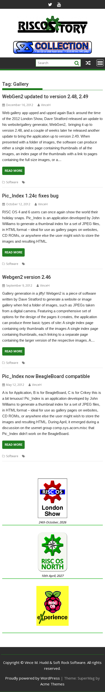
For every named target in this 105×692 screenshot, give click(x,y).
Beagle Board (47, 456)
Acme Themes (52, 683)
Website (81, 182)
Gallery (53, 182)
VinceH (46, 105)
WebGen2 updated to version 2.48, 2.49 (45, 96)
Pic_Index (64, 264)
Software (12, 182)
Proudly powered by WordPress (32, 678)
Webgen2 (67, 182)
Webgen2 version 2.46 (26, 277)
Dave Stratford (36, 182)
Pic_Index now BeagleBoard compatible (46, 376)
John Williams (47, 264)
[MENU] (100, 62)
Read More (13, 171)
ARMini (31, 456)
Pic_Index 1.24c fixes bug (30, 196)
